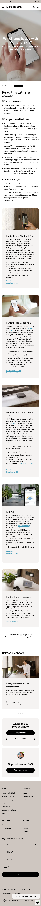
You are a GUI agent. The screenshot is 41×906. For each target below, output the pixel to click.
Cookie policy (6, 893)
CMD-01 (29, 328)
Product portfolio (8, 796)
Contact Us (6, 807)
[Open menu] (3, 7)
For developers (7, 828)
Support (25, 793)
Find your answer (20, 770)
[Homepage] (14, 7)
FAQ (24, 800)
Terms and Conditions (9, 889)
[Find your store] (34, 7)
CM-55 (13, 423)
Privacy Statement (26, 889)
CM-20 (11, 330)
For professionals (20, 739)
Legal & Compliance (9, 810)
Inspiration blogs (7, 800)
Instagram (26, 825)
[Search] (37, 7)
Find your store (20, 733)
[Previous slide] (16, 714)
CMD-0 (23, 463)
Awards (4, 813)
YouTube (25, 832)
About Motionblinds (8, 793)
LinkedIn (25, 828)
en (36, 1)
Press (4, 803)
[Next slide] (25, 714)
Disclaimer (17, 893)
